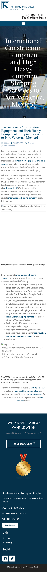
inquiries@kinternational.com (27, 391)
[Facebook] (5, 559)
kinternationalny (34, 394)
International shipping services (20, 316)
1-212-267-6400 (12, 519)
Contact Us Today (13, 508)
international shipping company (22, 198)
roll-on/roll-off (11, 188)
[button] (23, 23)
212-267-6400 (38, 387)
